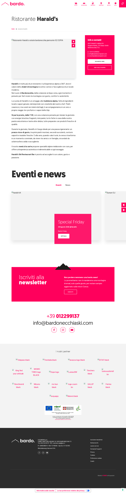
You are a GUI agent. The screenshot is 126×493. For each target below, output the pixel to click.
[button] (73, 45)
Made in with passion (106, 475)
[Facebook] (54, 330)
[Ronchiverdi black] (18, 385)
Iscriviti (70, 292)
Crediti (92, 461)
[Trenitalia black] (49, 360)
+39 (63, 316)
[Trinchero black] (90, 372)
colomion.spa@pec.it (59, 443)
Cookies (92, 455)
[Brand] (12, 3)
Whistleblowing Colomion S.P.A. (46, 448)
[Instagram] (63, 330)
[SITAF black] (103, 360)
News (67, 185)
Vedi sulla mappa (99, 67)
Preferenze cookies (96, 458)
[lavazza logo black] (76, 360)
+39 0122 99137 (44, 443)
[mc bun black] (54, 385)
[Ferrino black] (107, 385)
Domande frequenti (96, 449)
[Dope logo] (54, 372)
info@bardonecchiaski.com (63, 322)
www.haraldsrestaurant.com (98, 56)
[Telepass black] (22, 360)
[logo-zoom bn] (72, 385)
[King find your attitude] (18, 372)
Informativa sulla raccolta (45, 491)
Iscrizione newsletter (96, 439)
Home (13, 29)
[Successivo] (123, 210)
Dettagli (64, 236)
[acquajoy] (54, 396)
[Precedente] (123, 205)
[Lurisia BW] (72, 372)
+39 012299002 (94, 52)
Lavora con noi (94, 446)
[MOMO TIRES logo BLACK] (36, 372)
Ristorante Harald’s (22, 29)
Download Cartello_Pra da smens (63, 419)
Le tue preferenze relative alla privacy (70, 491)
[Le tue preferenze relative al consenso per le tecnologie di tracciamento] (123, 490)
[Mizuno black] (36, 385)
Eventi (58, 185)
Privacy (92, 452)
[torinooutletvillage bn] (107, 372)
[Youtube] (72, 330)
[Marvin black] (72, 396)
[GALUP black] (90, 385)
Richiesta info (99, 61)
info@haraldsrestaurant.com (98, 54)
